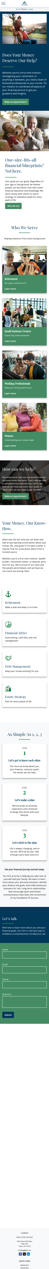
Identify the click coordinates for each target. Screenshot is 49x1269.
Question (6, 994)
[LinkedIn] (28, 1254)
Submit (8, 1015)
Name (5, 949)
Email (5, 964)
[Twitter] (24, 1254)
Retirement (24, 1265)
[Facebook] (20, 1254)
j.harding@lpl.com (24, 1250)
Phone (5, 979)
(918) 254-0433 (27, 1237)
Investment (24, 1268)
